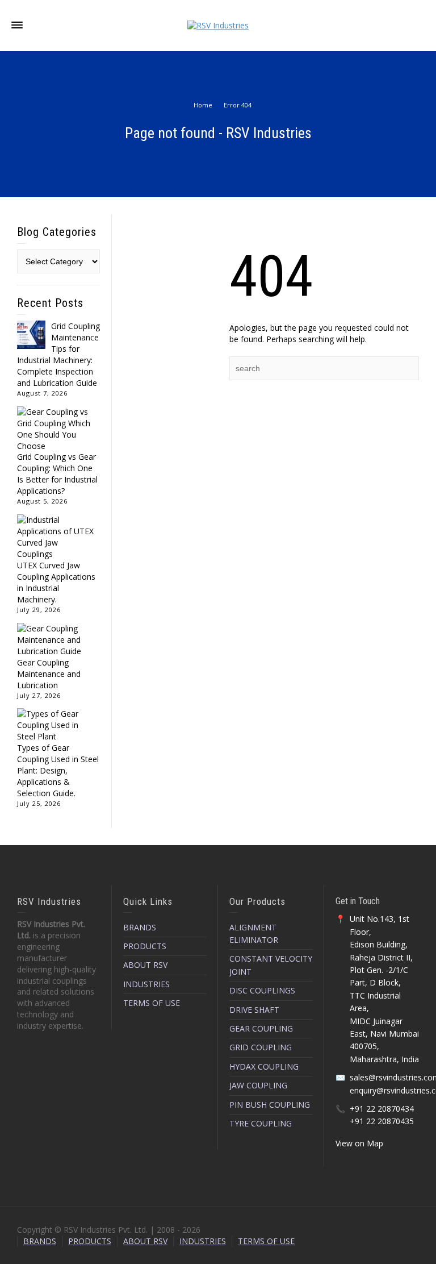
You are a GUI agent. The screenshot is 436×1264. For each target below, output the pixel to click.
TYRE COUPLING (260, 1123)
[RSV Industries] (218, 24)
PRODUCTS (144, 946)
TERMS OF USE (151, 1002)
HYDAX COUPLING (264, 1066)
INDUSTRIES (146, 984)
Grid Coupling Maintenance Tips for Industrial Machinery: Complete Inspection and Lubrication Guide (58, 354)
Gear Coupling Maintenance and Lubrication (49, 674)
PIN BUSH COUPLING (269, 1104)
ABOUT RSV (145, 964)
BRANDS (139, 927)
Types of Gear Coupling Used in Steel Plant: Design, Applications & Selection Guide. (58, 770)
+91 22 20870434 (382, 1108)
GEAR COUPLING (261, 1028)
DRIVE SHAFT (254, 1009)
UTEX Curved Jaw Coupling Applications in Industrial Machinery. (56, 582)
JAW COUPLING (258, 1085)
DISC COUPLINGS (262, 990)
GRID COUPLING (260, 1047)
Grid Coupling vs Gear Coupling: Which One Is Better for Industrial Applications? (57, 473)
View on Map (359, 1143)
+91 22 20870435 (382, 1121)
